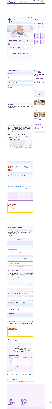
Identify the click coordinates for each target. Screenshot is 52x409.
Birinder (24, 376)
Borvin (12, 309)
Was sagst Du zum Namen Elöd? (38, 78)
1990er (37, 38)
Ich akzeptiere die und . (17, 366)
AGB (32, 408)
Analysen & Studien (11, 400)
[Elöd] (37, 73)
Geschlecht (35, 91)
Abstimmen (20, 241)
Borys (16, 309)
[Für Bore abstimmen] (23, 23)
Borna (9, 308)
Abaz (17, 376)
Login (24, 1)
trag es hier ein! (10, 324)
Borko (31, 307)
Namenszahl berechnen (11, 403)
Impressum (42, 408)
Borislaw (19, 307)
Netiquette (22, 405)
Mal (11, 376)
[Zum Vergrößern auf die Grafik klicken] (20, 196)
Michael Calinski (16, 44)
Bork (29, 307)
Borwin (14, 309)
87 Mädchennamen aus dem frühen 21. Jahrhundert (38, 109)
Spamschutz (9, 368)
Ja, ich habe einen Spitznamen (39, 127)
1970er (37, 41)
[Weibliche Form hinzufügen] (32, 291)
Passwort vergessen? (25, 2)
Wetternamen (10, 404)
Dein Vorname (36, 90)
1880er (42, 42)
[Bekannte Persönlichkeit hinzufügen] (32, 316)
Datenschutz (35, 408)
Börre (15, 308)
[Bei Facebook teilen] (28, 17)
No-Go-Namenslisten (24, 403)
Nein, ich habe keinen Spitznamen (39, 130)
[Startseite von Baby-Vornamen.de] (12, 2)
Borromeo (27, 308)
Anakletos (28, 376)
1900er (42, 40)
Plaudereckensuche (23, 401)
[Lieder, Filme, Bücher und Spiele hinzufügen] (32, 321)
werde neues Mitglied (10, 358)
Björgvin (21, 376)
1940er (42, 34)
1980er (37, 40)
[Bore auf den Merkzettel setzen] (31, 17)
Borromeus (30, 308)
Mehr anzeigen (29, 284)
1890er (42, 41)
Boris (14, 307)
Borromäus (23, 308)
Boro (10, 308)
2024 (36, 33)
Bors (8, 309)
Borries (17, 308)
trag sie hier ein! (25, 293)
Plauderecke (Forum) (24, 400)
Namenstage (10, 399)
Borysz (19, 309)
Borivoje (22, 307)
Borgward (9, 307)
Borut (10, 309)
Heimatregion (36, 94)
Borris (21, 308)
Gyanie (26, 376)
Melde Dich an (29, 357)
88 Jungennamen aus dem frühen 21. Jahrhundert (38, 120)
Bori (11, 307)
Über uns (25, 408)
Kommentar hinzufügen (13, 340)
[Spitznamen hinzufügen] (32, 300)
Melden (32, 344)
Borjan (26, 307)
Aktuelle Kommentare (24, 399)
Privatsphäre (38, 408)
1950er (42, 33)
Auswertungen (10, 401)
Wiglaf (32, 376)
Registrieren (21, 2)
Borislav (17, 307)
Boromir (12, 308)
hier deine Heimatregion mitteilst (26, 182)
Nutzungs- (15, 366)
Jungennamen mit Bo (21, 381)
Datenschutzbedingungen (21, 366)
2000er (37, 37)
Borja (24, 307)
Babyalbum (22, 404)
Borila (13, 307)
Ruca (15, 376)
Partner (27, 408)
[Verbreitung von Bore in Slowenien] (11, 170)
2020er (37, 34)
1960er (37, 42)
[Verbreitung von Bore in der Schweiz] (9, 170)
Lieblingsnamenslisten (24, 402)
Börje (27, 307)
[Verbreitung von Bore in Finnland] (12, 170)
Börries (19, 308)
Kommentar (9, 361)
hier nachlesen (23, 129)
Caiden (13, 376)
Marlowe (19, 376)
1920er (42, 37)
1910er (42, 38)
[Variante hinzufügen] (32, 296)
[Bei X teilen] (30, 17)
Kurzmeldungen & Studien (11, 402)
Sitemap (30, 408)
